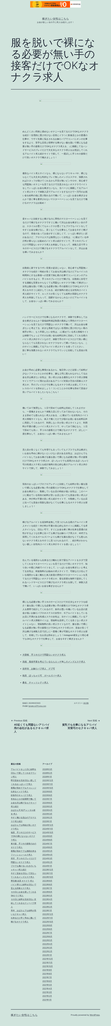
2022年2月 (47, 951)
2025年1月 (47, 821)
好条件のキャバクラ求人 (21, 795)
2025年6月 (47, 803)
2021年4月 (47, 988)
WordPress (95, 1015)
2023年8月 (47, 884)
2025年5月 (47, 806)
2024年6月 (47, 847)
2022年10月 (47, 922)
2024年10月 (47, 832)
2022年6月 (47, 936)
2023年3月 (47, 903)
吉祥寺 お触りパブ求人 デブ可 (38, 668)
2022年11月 (47, 918)
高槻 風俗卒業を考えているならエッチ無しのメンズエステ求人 (53, 661)
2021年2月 (47, 996)
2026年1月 (47, 777)
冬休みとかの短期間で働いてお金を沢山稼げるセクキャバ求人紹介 (23, 802)
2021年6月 (47, 981)
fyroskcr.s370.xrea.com (37, 706)
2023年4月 (47, 899)
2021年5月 (47, 985)
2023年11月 (47, 873)
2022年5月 (47, 940)
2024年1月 (47, 866)
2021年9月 (47, 970)
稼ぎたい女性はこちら (55, 18)
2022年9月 (47, 925)
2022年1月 (47, 955)
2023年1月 (47, 910)
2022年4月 (47, 944)
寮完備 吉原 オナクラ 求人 (22, 881)
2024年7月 (47, 843)
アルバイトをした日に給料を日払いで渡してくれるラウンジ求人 (23, 773)
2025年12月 (47, 780)
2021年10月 (47, 966)
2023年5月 (47, 895)
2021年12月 (47, 959)
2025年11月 (47, 784)
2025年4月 (47, 810)
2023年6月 (47, 892)
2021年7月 (47, 977)
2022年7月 (47, 933)
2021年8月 (47, 974)
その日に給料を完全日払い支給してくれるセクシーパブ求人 (23, 903)
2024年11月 (47, 829)
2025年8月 (47, 795)
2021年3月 (47, 992)
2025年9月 (47, 791)
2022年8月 (47, 929)
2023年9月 (47, 881)
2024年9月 (47, 836)
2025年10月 (47, 788)
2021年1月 (47, 1000)
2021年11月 (47, 962)
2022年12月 (47, 914)
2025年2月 (47, 817)
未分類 (86, 703)
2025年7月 (47, 799)
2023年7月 (47, 888)
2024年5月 (47, 851)
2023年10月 (47, 877)
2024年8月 (47, 840)
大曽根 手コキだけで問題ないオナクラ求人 (44, 654)
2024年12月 (47, 825)
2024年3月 (47, 858)
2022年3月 (47, 948)
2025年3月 (47, 814)
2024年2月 (47, 862)
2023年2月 (47, 907)
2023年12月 (47, 869)
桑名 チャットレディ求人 (35, 682)
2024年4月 (47, 855)
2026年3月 (47, 769)
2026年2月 (47, 773)
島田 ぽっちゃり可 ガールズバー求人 (41, 675)
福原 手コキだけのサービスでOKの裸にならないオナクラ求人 (23, 836)
